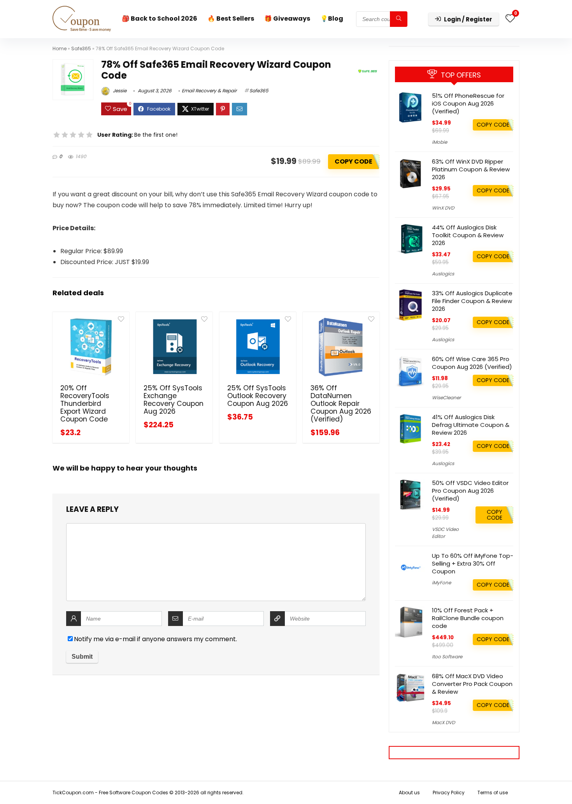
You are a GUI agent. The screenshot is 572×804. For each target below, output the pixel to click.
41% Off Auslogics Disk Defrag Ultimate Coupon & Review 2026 (470, 425)
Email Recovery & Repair (209, 90)
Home (60, 48)
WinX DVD (443, 208)
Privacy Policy (449, 792)
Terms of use (492, 792)
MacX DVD (443, 722)
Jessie (119, 90)
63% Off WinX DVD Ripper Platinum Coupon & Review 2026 (471, 169)
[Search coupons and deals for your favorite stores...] (398, 19)
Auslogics (443, 273)
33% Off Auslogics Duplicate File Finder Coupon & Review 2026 (472, 301)
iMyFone (441, 582)
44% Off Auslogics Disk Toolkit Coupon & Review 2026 (468, 235)
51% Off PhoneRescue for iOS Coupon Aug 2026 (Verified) (468, 103)
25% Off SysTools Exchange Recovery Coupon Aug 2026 (174, 399)
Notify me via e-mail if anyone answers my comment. (155, 639)
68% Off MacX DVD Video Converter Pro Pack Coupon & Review (472, 684)
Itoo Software (447, 656)
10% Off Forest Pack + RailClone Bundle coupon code (468, 618)
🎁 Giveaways (287, 18)
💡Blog (331, 18)
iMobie (439, 142)
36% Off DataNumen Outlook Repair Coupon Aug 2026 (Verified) (341, 403)
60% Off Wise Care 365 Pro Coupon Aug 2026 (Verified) (472, 363)
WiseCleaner (446, 397)
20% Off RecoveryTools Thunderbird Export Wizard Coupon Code (84, 403)
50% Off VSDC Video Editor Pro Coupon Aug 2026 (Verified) (470, 491)
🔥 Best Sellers (230, 18)
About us (409, 792)
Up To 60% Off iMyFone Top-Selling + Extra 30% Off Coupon (472, 563)
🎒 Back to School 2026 (159, 18)
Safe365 (81, 48)
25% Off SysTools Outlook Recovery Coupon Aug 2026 (257, 395)
